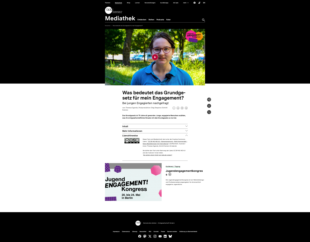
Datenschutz (126, 231)
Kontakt (156, 231)
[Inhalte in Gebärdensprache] (199, 3)
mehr (186, 3)
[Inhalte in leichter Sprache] (195, 3)
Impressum (116, 231)
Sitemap (134, 231)
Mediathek (108, 25)
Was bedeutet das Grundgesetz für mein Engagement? (128, 25)
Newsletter (143, 231)
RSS (150, 231)
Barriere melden (172, 231)
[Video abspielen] (155, 57)
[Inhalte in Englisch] (204, 3)
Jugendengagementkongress (184, 172)
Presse (163, 231)
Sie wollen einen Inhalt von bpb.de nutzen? (157, 155)
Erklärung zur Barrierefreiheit (188, 231)
